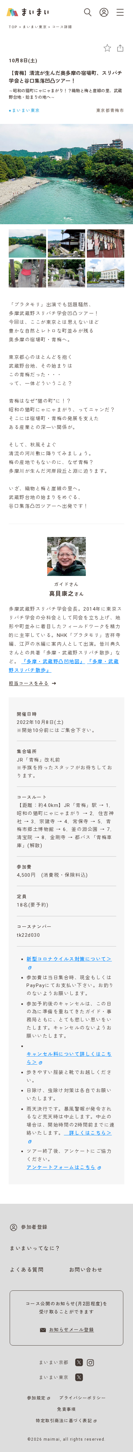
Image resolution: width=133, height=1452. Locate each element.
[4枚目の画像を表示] (27, 273)
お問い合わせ (86, 1270)
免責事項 (66, 1409)
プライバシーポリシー (82, 1398)
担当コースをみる (29, 683)
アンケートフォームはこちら (61, 1167)
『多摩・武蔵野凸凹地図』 (53, 662)
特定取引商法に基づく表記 (64, 1420)
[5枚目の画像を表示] (66, 273)
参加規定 (36, 1398)
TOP (13, 27)
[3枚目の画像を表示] (105, 243)
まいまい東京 (35, 27)
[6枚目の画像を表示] (105, 273)
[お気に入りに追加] (107, 48)
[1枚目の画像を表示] (27, 243)
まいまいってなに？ (35, 1248)
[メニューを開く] (120, 12)
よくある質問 (27, 1270)
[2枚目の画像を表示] (66, 243)
